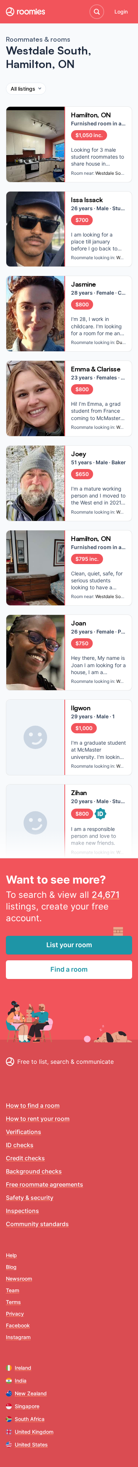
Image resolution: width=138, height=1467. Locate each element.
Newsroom (19, 1278)
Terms (13, 1302)
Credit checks (25, 1158)
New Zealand (31, 1393)
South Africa (30, 1419)
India (20, 1380)
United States (31, 1444)
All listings (23, 89)
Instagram (18, 1337)
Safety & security (29, 1197)
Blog (11, 1267)
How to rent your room (38, 1118)
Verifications (23, 1131)
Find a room (69, 969)
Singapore (27, 1406)
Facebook (18, 1325)
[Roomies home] (25, 11)
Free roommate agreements (44, 1184)
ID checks (19, 1145)
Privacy (15, 1314)
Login (121, 11)
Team (12, 1290)
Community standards (37, 1224)
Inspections (22, 1210)
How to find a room (33, 1105)
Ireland (23, 1368)
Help (11, 1255)
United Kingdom (34, 1432)
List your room (69, 945)
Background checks (34, 1171)
